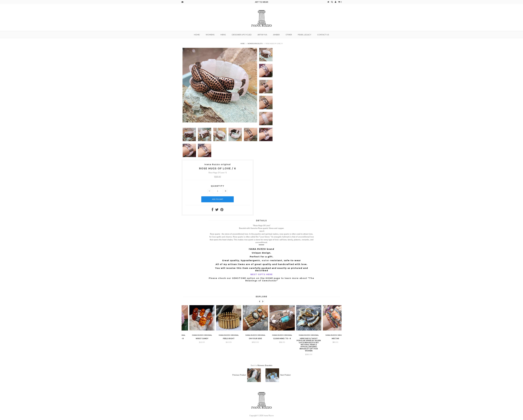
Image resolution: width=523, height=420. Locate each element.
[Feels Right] (221, 330)
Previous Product (239, 375)
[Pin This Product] (221, 210)
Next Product (285, 375)
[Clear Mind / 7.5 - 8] (275, 330)
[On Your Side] (248, 330)
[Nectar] (328, 330)
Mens (223, 35)
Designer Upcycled (242, 35)
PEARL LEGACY (304, 35)
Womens (210, 35)
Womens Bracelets (255, 43)
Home (197, 35)
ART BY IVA (262, 35)
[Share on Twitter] (216, 210)
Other (289, 35)
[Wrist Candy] (195, 330)
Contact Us (323, 35)
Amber (276, 35)
